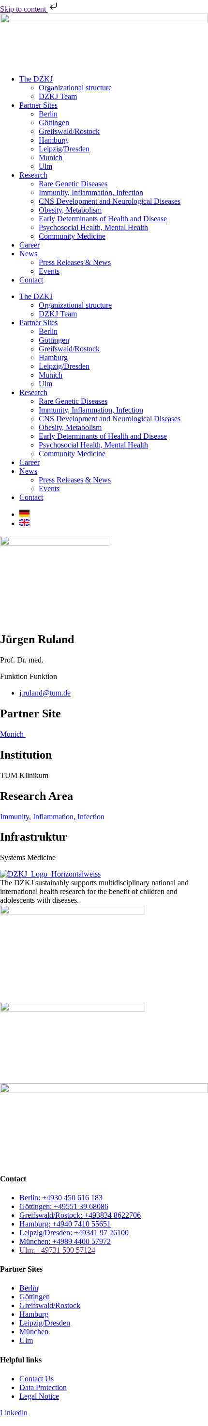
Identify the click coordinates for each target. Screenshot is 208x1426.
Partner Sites (38, 105)
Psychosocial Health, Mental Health (93, 227)
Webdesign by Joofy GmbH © (35, 1422)
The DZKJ (36, 79)
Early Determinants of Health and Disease (103, 219)
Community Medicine (72, 236)
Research (33, 175)
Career (29, 245)
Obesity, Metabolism (70, 210)
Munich (50, 157)
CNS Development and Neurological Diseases (109, 201)
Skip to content (24, 9)
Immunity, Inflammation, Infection (91, 192)
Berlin (48, 114)
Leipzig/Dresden (64, 149)
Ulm (45, 166)
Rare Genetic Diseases (73, 184)
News (28, 253)
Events (49, 271)
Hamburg (53, 140)
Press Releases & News (75, 262)
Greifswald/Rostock (69, 131)
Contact (31, 280)
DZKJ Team (58, 96)
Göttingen (54, 122)
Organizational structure (75, 87)
